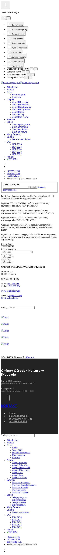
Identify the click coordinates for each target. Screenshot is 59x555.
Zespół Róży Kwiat (21, 109)
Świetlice (11, 119)
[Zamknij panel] (8, 18)
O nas (9, 92)
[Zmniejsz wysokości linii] (28, 74)
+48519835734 (13, 173)
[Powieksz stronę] (36, 69)
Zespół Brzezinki (20, 102)
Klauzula (16, 97)
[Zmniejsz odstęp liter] (26, 77)
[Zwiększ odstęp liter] (30, 77)
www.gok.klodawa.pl (10, 291)
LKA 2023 (17, 152)
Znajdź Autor (7, 244)
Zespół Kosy (18, 114)
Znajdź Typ (6, 259)
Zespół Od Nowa (20, 117)
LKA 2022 (17, 154)
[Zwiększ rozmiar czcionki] (28, 71)
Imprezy (10, 89)
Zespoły (10, 99)
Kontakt (10, 157)
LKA (9, 142)
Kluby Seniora (13, 134)
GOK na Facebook (9, 298)
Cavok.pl (30, 357)
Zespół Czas (18, 112)
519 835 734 (14, 286)
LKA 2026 (17, 144)
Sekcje (10, 122)
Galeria (10, 137)
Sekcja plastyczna (21, 124)
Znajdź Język (7, 254)
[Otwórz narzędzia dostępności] (5, 5)
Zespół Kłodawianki (21, 107)
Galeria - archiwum (21, 139)
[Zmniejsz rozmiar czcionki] (23, 71)
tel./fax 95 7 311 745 (20, 418)
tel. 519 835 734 (18, 421)
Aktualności (12, 87)
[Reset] (3, 18)
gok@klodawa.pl (14, 176)
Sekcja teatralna (20, 127)
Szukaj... (5, 307)
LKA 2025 (17, 147)
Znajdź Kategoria (8, 249)
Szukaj (33, 187)
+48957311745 (13, 171)
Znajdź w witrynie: (11, 184)
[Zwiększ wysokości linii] (33, 74)
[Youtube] (9, 398)
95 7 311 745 (13, 283)
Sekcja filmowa (19, 132)
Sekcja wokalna (20, 129)
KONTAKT (9, 406)
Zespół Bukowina (20, 104)
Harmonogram (19, 94)
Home (12, 413)
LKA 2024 (17, 149)
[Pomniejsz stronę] (31, 69)
